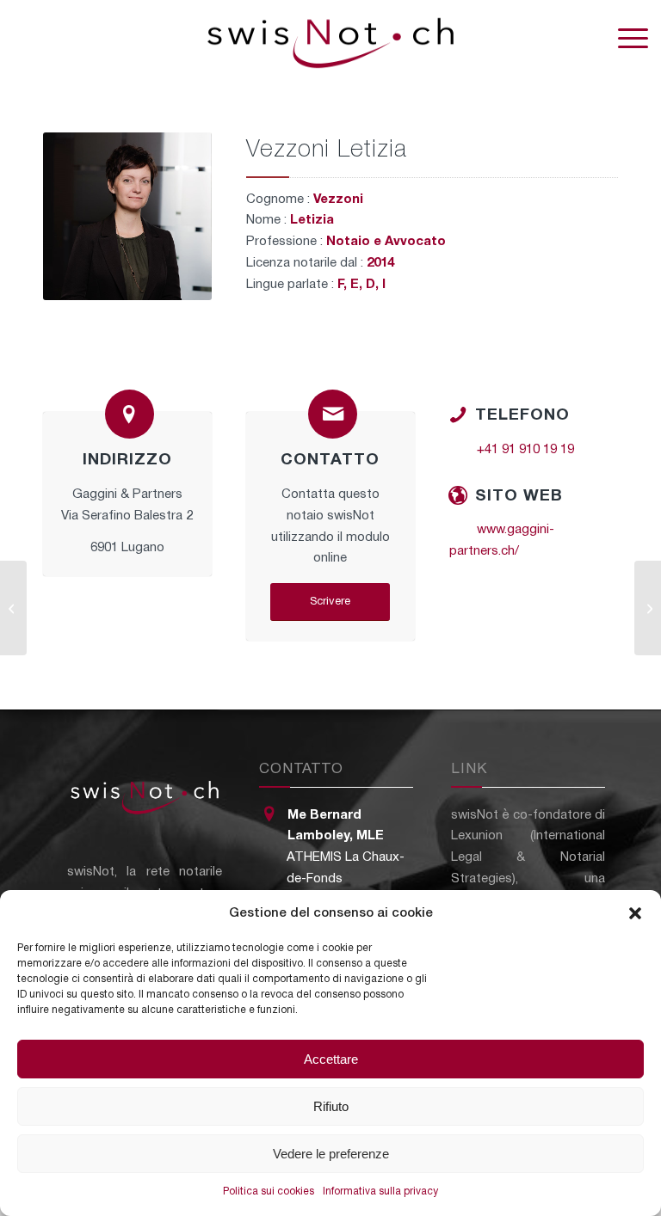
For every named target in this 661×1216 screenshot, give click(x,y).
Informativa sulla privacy (380, 1191)
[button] (635, 913)
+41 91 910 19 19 (525, 450)
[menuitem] (624, 38)
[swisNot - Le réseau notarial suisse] (330, 38)
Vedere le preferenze (331, 1153)
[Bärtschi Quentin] (13, 608)
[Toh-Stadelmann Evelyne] (647, 608)
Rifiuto (331, 1106)
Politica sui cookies (268, 1191)
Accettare (331, 1059)
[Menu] (624, 38)
